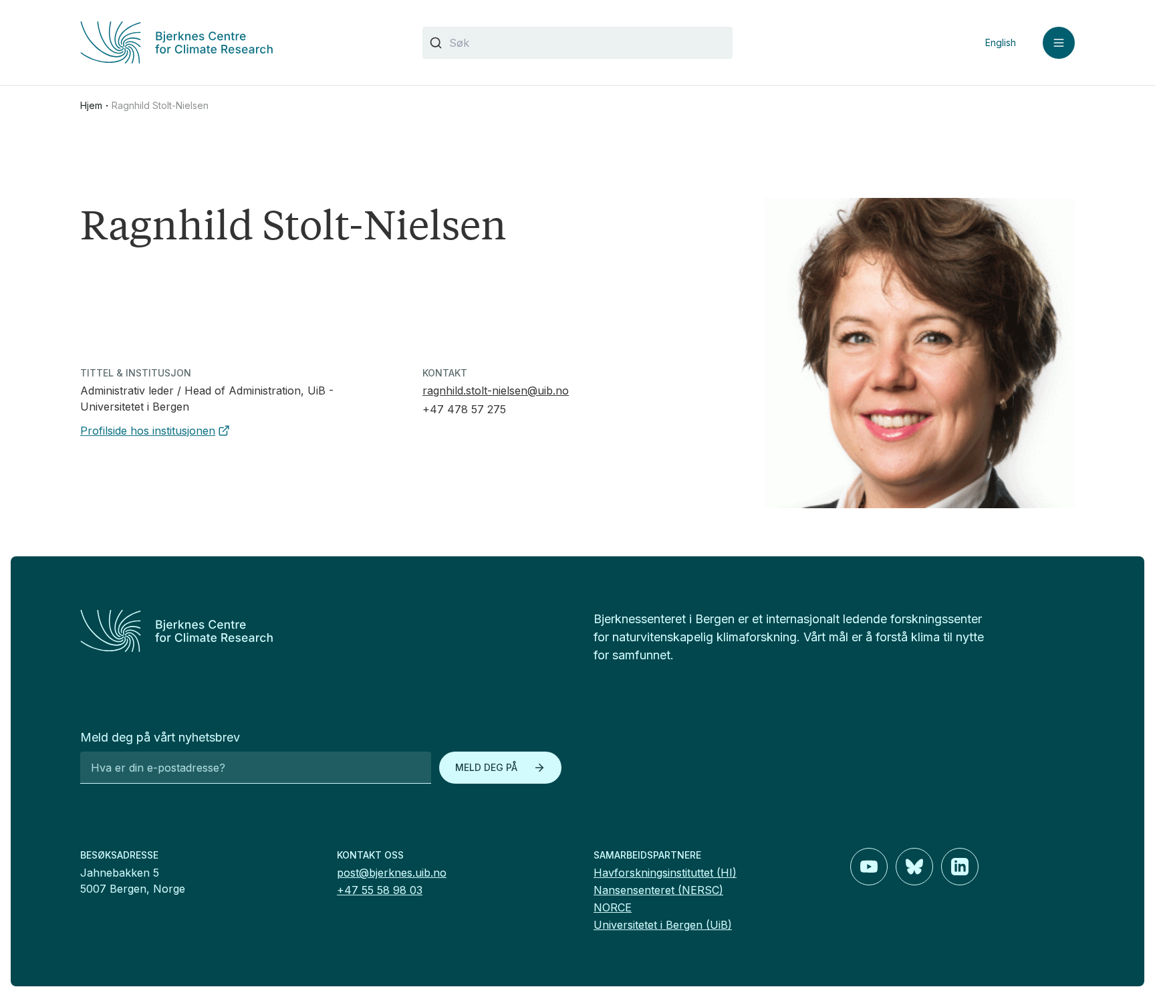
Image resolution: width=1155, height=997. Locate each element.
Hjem (91, 105)
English (1000, 42)
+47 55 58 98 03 (379, 890)
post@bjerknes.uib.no (391, 872)
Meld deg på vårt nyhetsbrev (160, 737)
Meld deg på (486, 767)
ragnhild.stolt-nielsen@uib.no (495, 390)
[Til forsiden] (235, 42)
